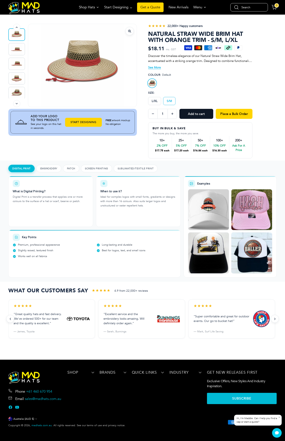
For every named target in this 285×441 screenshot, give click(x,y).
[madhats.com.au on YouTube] (17, 408)
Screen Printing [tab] (96, 168)
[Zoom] (129, 31)
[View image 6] (16, 93)
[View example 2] (251, 209)
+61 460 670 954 (39, 391)
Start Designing (83, 122)
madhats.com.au (42, 425)
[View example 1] (208, 209)
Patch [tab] (71, 168)
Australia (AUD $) (23, 419)
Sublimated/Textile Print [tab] (136, 168)
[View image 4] (16, 64)
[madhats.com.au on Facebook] (10, 408)
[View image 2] (16, 34)
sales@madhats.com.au (43, 398)
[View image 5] (16, 78)
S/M (169, 101)
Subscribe (241, 398)
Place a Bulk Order (234, 114)
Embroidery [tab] (48, 168)
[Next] (16, 103)
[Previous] (16, 27)
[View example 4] (251, 252)
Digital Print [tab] (21, 168)
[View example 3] (208, 252)
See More (154, 67)
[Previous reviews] (10, 319)
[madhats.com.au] (24, 8)
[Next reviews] (275, 319)
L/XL (155, 101)
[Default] (152, 83)
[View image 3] (16, 49)
